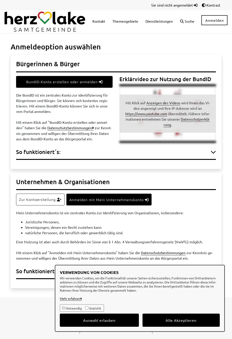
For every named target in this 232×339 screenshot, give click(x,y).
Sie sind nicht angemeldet (172, 5)
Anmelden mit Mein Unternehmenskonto (107, 199)
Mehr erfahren (70, 298)
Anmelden (214, 20)
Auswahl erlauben (99, 320)
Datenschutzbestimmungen (69, 127)
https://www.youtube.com (146, 113)
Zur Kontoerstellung (38, 199)
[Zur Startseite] (45, 21)
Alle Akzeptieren (181, 320)
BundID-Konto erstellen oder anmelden (62, 81)
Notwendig (74, 308)
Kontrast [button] (212, 5)
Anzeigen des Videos (163, 102)
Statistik (95, 308)
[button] (187, 21)
